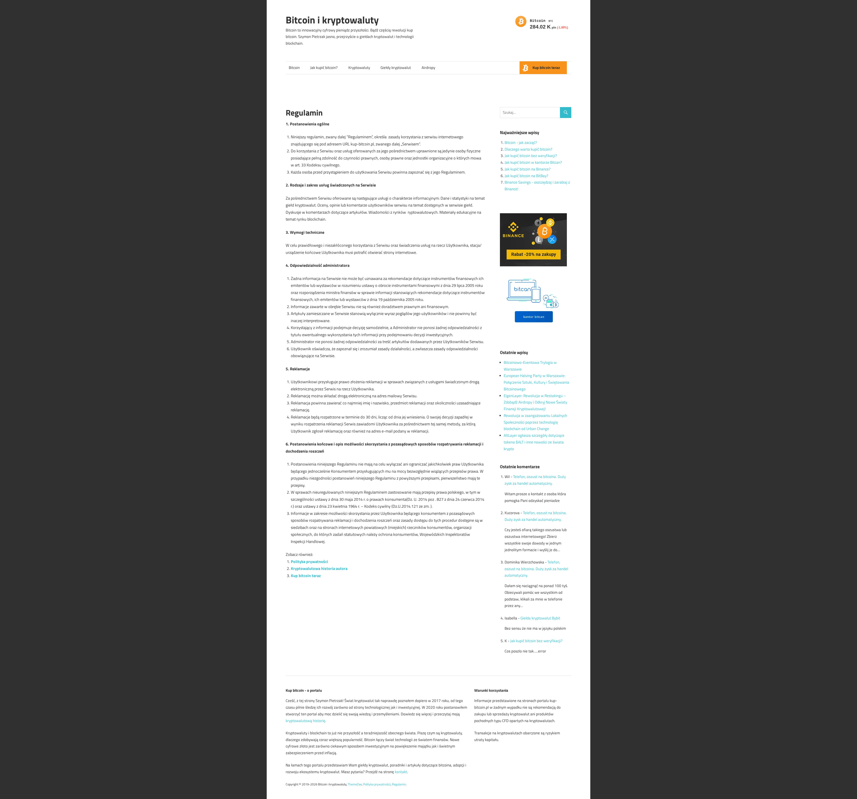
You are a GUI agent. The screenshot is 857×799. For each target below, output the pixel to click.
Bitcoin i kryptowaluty (332, 19)
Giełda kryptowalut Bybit (540, 618)
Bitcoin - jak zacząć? (521, 142)
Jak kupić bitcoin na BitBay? (526, 176)
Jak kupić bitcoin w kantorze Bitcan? (533, 162)
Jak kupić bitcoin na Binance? (528, 169)
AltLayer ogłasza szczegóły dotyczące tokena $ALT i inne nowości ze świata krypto (534, 442)
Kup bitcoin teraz (546, 67)
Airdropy (428, 67)
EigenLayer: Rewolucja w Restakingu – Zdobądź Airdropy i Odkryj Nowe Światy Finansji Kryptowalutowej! (535, 402)
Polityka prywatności (309, 562)
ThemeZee (355, 784)
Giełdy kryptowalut (396, 67)
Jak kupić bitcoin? (324, 67)
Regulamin (399, 784)
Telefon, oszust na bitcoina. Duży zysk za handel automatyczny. (536, 568)
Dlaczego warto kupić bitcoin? (528, 149)
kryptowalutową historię (305, 721)
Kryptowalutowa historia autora (319, 568)
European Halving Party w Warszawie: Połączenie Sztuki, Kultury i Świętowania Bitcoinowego (536, 382)
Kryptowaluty (359, 67)
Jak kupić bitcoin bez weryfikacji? (531, 156)
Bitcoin (294, 67)
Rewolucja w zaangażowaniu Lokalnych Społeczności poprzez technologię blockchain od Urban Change (535, 422)
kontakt (401, 772)
